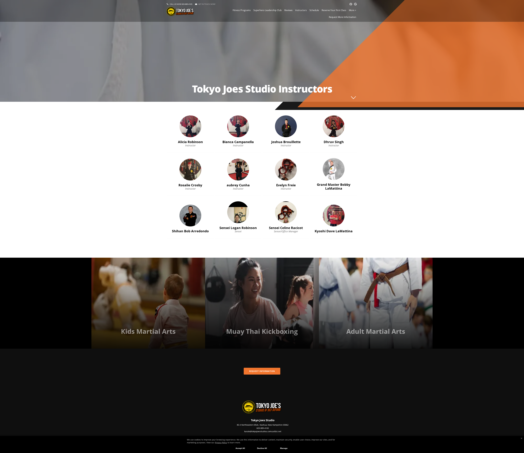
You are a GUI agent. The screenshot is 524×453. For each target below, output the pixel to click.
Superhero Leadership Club (267, 10)
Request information (262, 371)
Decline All (262, 448)
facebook (351, 4)
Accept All (240, 448)
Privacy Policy (221, 442)
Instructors (301, 10)
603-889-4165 (187, 4)
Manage (284, 448)
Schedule (314, 10)
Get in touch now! (206, 4)
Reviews (288, 10)
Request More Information (342, 17)
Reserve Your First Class (334, 10)
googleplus (355, 4)
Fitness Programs (242, 10)
